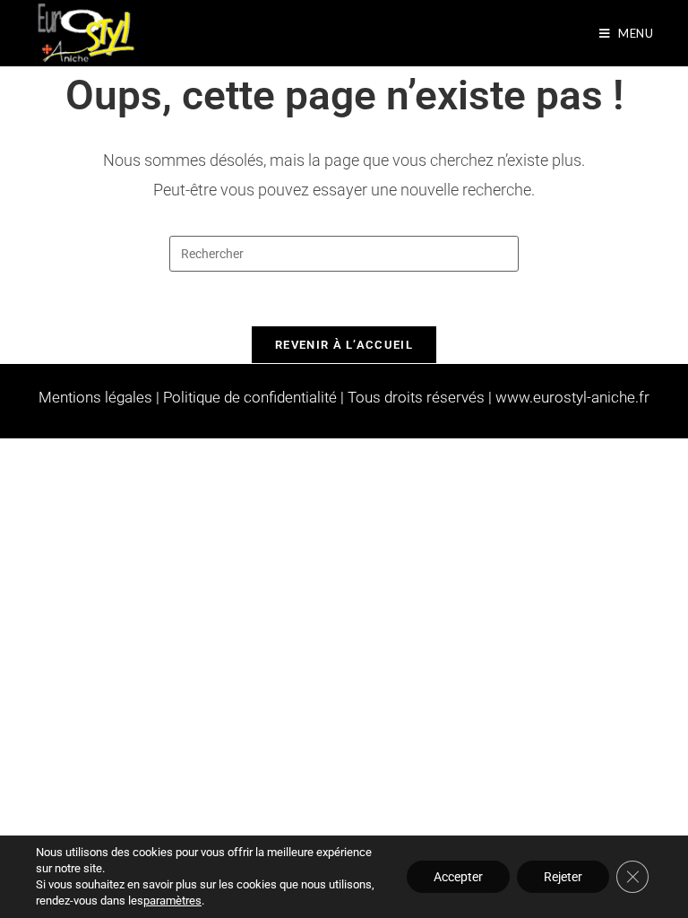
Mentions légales (95, 397)
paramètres (172, 900)
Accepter (458, 877)
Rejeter (563, 877)
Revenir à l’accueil (344, 344)
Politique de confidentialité (250, 397)
